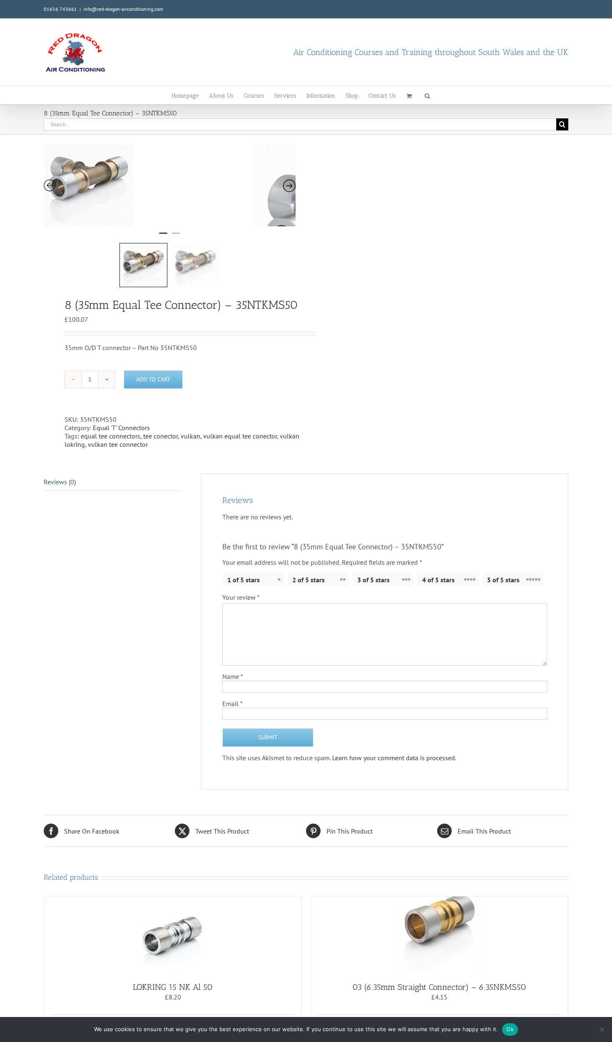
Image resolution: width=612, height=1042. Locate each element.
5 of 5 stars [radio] (503, 580)
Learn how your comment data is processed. (394, 758)
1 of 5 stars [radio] (243, 580)
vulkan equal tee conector (240, 436)
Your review (241, 597)
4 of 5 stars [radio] (438, 580)
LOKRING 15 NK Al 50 (173, 987)
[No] (601, 1029)
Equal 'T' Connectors (121, 427)
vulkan (190, 436)
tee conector (160, 436)
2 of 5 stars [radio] (308, 580)
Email (232, 703)
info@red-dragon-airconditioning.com (123, 9)
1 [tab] (163, 237)
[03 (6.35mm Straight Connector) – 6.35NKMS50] (439, 935)
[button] (427, 95)
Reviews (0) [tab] (60, 482)
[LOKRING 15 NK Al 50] (172, 935)
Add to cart (153, 379)
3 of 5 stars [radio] (373, 580)
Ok (510, 1029)
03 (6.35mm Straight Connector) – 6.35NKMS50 (439, 987)
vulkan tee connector (118, 444)
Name (232, 676)
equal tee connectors (110, 436)
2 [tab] (176, 237)
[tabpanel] (148, 184)
